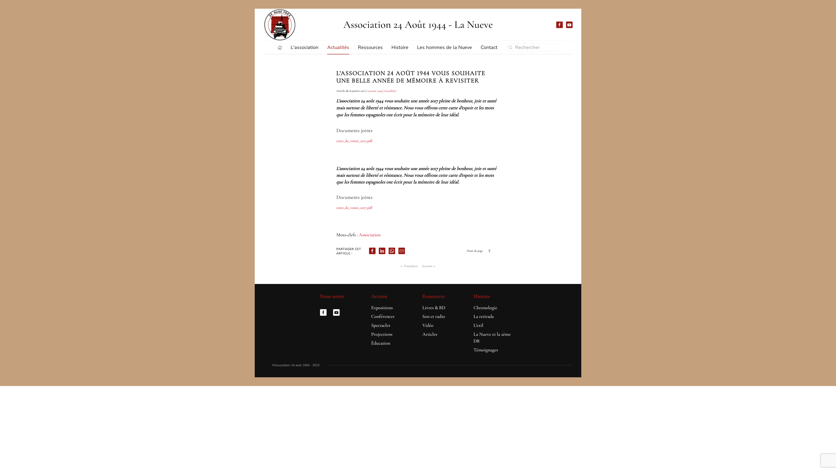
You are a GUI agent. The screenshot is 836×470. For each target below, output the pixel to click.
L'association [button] (305, 47)
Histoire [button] (399, 47)
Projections (381, 334)
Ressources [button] (370, 47)
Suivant (427, 266)
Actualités (390, 91)
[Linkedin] (382, 251)
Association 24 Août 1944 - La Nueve (418, 24)
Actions (379, 296)
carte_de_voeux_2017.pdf (354, 141)
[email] (401, 251)
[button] (489, 251)
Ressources (433, 296)
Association (370, 235)
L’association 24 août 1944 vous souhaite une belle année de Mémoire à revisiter (410, 76)
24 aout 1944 (374, 91)
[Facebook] (372, 251)
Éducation (380, 343)
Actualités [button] (338, 47)
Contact (489, 47)
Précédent (411, 266)
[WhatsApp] (392, 251)
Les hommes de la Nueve (444, 47)
